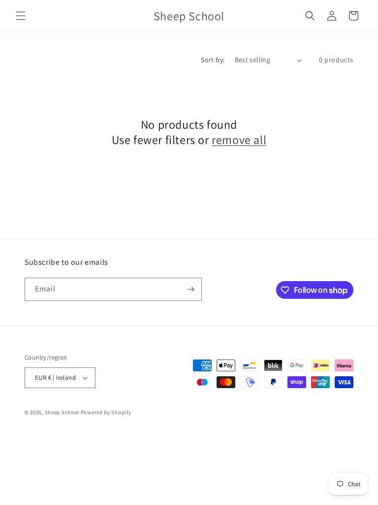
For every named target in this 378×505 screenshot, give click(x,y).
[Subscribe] (190, 289)
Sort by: (212, 59)
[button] (21, 16)
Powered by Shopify (106, 412)
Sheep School (62, 412)
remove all (239, 139)
